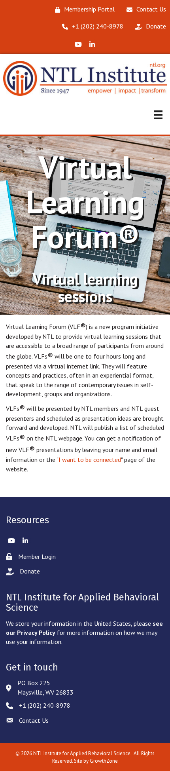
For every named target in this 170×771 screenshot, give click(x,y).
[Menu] (158, 115)
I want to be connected (90, 459)
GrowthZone (104, 761)
